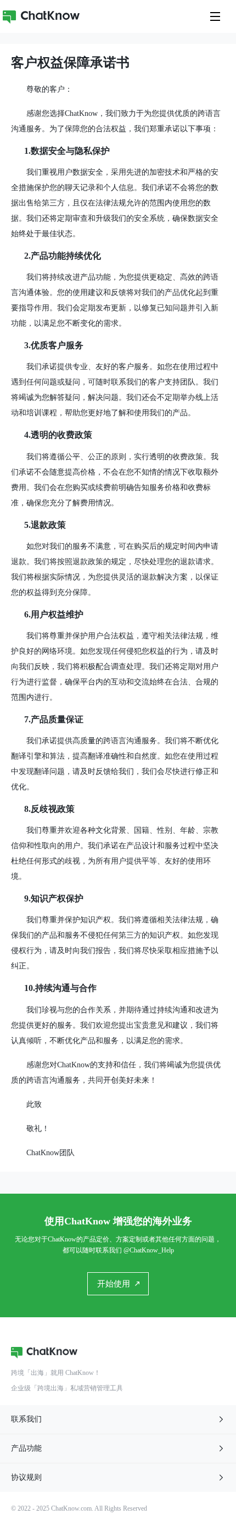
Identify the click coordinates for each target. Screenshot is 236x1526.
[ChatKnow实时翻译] (41, 16)
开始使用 (113, 1283)
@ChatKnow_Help (148, 1250)
